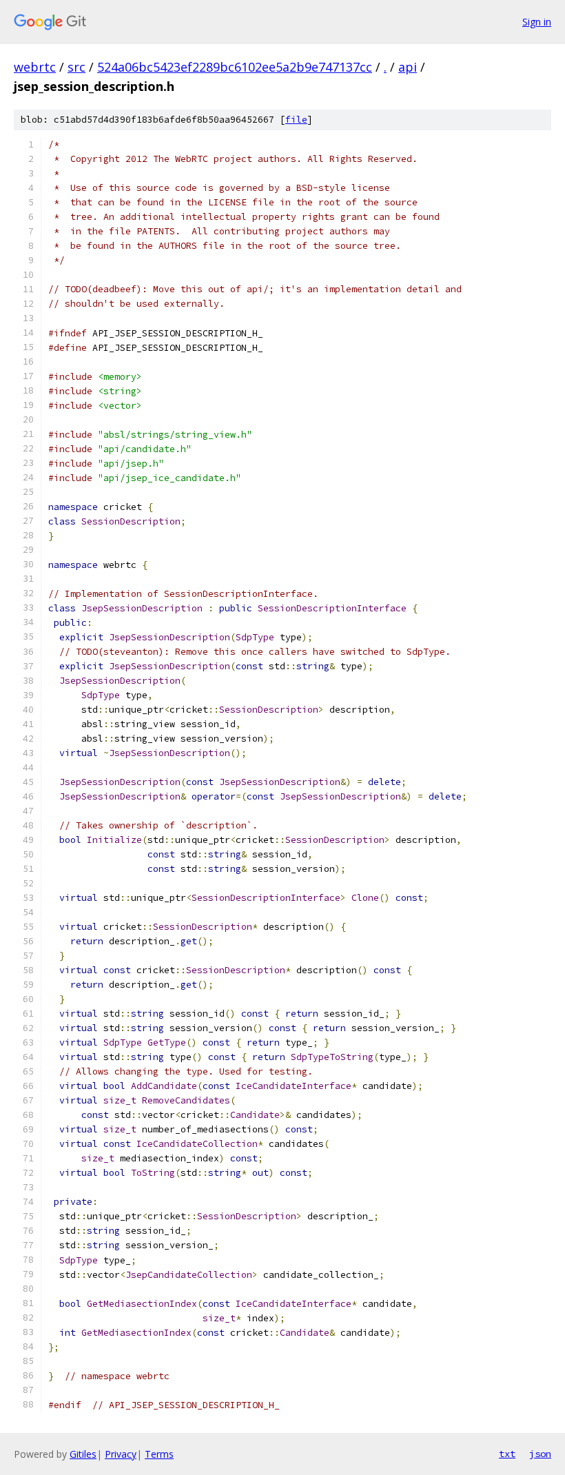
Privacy (120, 1454)
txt (507, 1453)
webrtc (35, 67)
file (296, 119)
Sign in (536, 21)
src (76, 67)
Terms (159, 1454)
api (407, 67)
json (540, 1453)
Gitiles (83, 1454)
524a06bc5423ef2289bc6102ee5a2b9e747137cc (234, 67)
